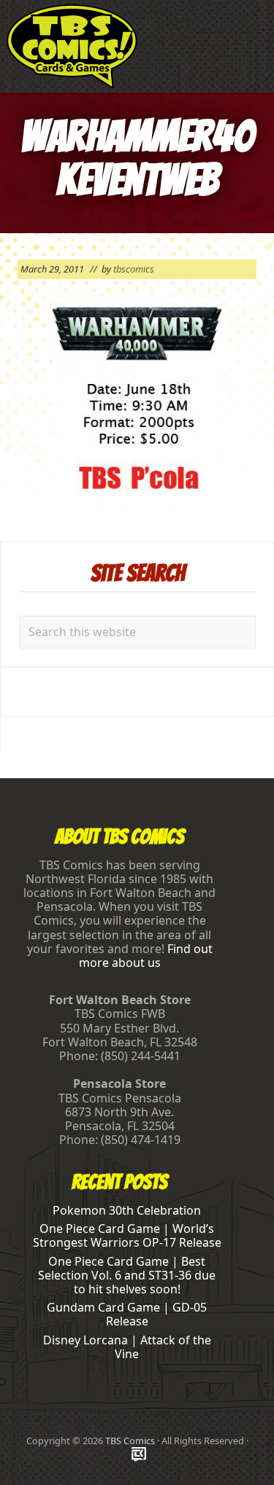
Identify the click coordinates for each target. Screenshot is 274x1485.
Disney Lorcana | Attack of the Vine (127, 1347)
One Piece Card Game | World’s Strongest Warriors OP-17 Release (127, 1235)
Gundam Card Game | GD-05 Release (127, 1314)
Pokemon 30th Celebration (127, 1210)
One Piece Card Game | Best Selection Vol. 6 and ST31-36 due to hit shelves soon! (127, 1275)
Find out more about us (146, 956)
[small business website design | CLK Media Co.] (139, 1455)
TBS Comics (130, 1440)
